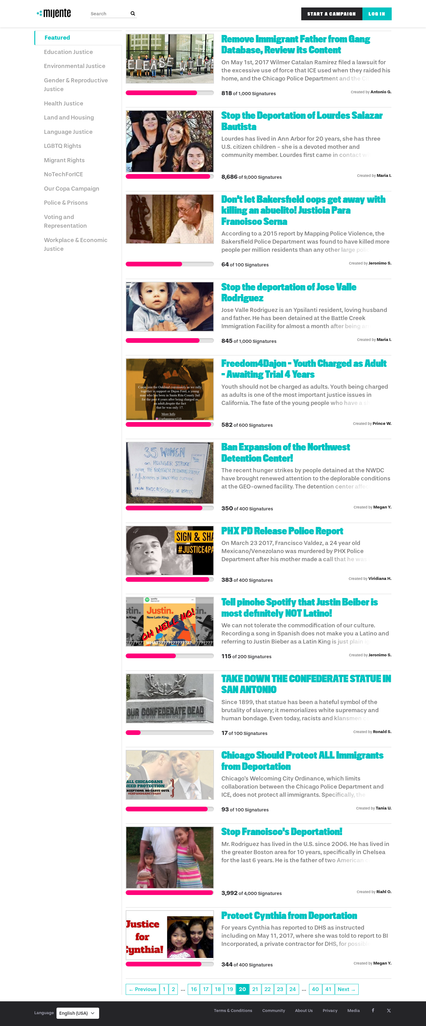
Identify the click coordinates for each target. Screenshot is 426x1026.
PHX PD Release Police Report (282, 531)
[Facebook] (373, 1011)
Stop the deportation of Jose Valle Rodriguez (288, 292)
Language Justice (68, 132)
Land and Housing (69, 117)
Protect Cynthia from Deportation (289, 915)
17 (206, 989)
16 (194, 989)
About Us (304, 1010)
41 (328, 989)
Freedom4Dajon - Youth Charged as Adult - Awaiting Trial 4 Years (304, 369)
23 (280, 989)
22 (267, 989)
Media (353, 1010)
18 (218, 989)
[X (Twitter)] (389, 1011)
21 (255, 989)
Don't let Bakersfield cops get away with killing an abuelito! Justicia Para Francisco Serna (303, 210)
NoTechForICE (63, 174)
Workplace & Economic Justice (76, 245)
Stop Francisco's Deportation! (281, 831)
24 (292, 989)
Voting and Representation (65, 222)
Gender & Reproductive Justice (76, 85)
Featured (57, 37)
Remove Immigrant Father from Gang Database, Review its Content (295, 44)
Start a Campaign (331, 14)
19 (230, 989)
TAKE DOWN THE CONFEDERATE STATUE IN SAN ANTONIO (306, 684)
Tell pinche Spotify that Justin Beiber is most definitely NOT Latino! (299, 607)
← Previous (142, 989)
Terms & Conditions (233, 1010)
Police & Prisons (66, 202)
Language (44, 1012)
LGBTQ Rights (62, 146)
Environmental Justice (74, 66)
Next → (347, 989)
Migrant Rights (64, 160)
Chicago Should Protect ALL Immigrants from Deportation (302, 761)
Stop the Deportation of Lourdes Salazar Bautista (302, 121)
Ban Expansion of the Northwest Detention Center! (285, 452)
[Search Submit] (133, 13)
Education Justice (68, 52)
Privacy (330, 1010)
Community (273, 1010)
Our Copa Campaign (71, 188)
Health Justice (63, 103)
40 (315, 989)
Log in (377, 14)
